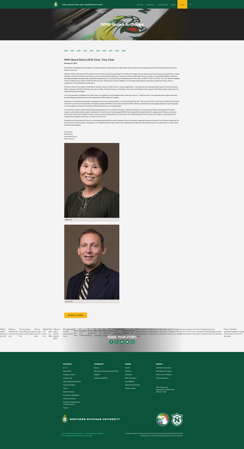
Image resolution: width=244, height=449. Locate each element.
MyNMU (97, 375)
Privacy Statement (162, 378)
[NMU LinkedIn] (133, 342)
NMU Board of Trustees (164, 371)
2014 (91, 51)
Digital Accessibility (101, 378)
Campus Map (67, 378)
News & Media (163, 5)
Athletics (128, 371)
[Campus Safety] (177, 419)
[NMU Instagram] (117, 342)
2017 (72, 51)
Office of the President (164, 375)
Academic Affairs (69, 375)
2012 (104, 51)
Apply (182, 5)
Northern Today (130, 388)
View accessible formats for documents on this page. (76, 435)
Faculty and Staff (69, 385)
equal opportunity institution (94, 433)
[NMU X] (122, 342)
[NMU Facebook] (111, 342)
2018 (66, 51)
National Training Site (132, 385)
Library (65, 388)
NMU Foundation (131, 378)
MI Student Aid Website (71, 395)
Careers (65, 408)
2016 (78, 51)
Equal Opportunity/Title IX (72, 381)
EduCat (96, 368)
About (173, 5)
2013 (98, 51)
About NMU (67, 371)
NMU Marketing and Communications (83, 5)
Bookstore (128, 375)
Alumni (127, 368)
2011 (110, 51)
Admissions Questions (163, 368)
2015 (85, 51)
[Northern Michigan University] (56, 4)
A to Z (65, 368)
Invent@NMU (129, 381)
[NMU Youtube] (127, 342)
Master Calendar (68, 392)
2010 (117, 51)
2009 (123, 51)
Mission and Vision (69, 399)
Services (140, 5)
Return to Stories (75, 315)
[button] (190, 4)
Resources (150, 5)
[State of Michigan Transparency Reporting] (162, 419)
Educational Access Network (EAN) (106, 371)
